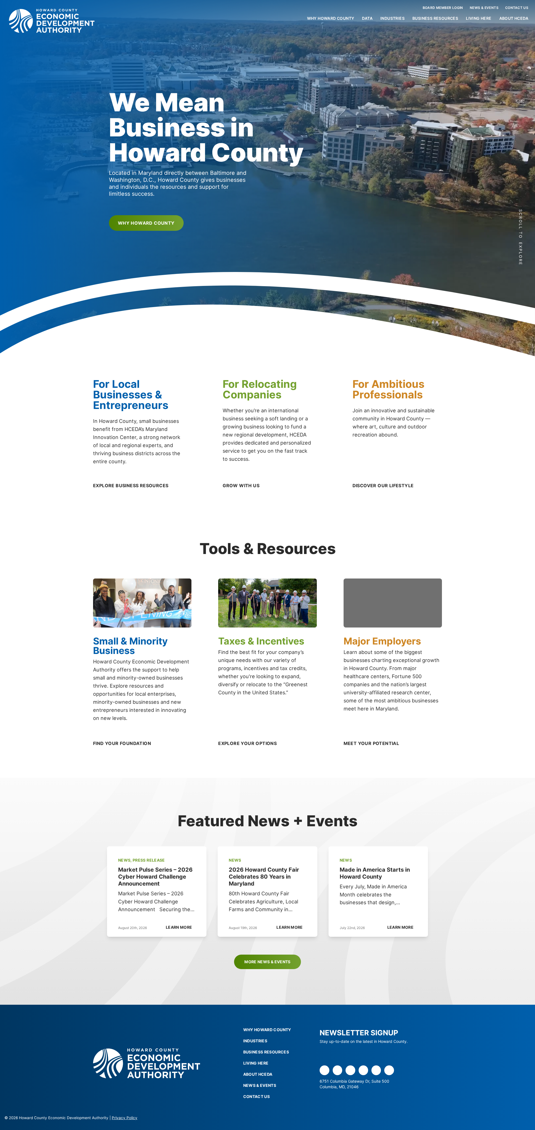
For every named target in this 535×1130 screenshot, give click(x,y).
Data (367, 18)
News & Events (484, 8)
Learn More (179, 927)
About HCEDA (513, 18)
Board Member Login (443, 8)
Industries (392, 18)
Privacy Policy (124, 1118)
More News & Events (267, 961)
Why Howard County (330, 18)
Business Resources (435, 18)
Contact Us (516, 8)
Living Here (478, 18)
